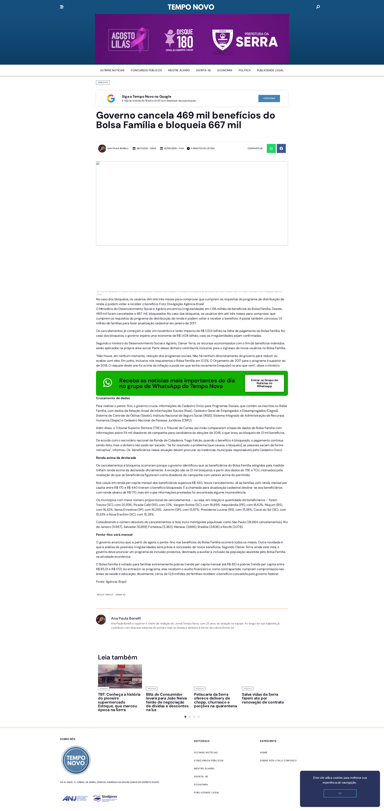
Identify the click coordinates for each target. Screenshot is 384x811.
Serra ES (120, 594)
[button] (271, 148)
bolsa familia (105, 594)
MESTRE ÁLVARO (204, 768)
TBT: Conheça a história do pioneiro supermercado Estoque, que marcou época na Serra (119, 702)
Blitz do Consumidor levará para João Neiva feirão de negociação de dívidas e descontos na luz (167, 702)
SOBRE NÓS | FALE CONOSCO (278, 760)
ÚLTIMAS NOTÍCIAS (206, 752)
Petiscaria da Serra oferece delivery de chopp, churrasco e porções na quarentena (215, 700)
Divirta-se (201, 776)
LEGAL (198, 792)
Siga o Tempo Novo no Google (146, 96)
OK (340, 793)
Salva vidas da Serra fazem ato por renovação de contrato (263, 698)
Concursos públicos (209, 760)
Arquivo (103, 82)
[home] (191, 7)
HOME (263, 752)
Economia (201, 784)
